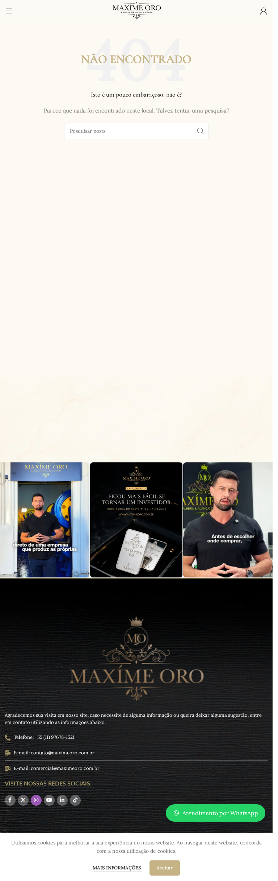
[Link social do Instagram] (36, 800)
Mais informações (117, 868)
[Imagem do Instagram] (136, 519)
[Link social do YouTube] (49, 800)
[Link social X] (23, 800)
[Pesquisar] (200, 131)
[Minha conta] (263, 11)
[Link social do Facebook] (10, 800)
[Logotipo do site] (136, 10)
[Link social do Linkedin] (62, 800)
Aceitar (165, 868)
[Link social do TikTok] (75, 800)
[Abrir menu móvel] (9, 11)
